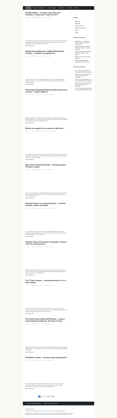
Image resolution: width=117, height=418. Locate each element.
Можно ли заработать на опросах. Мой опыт (44, 128)
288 (48, 396)
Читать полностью (29, 45)
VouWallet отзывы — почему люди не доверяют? (46, 357)
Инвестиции (61, 7)
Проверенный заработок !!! (39, 7)
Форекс (76, 32)
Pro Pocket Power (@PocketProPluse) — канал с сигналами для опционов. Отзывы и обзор (45, 320)
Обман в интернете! (51, 7)
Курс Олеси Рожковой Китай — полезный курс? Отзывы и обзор (45, 166)
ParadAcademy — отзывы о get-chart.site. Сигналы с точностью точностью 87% (43, 14)
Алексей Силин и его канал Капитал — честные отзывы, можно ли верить (45, 204)
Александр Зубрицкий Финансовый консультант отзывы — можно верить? (46, 91)
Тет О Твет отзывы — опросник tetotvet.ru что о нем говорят (45, 281)
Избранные (77, 21)
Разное (76, 30)
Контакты (76, 7)
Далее (52, 396)
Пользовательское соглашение (51, 403)
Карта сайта (69, 7)
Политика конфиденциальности (34, 403)
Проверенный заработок (40, 131)
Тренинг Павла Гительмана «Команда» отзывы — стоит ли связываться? (46, 243)
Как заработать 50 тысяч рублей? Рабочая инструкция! (83, 76)
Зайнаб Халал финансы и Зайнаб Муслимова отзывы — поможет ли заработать (44, 52)
